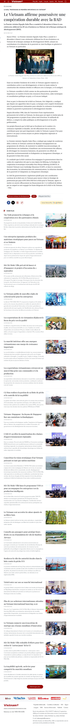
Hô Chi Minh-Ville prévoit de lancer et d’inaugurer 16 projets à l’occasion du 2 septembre (20, 268)
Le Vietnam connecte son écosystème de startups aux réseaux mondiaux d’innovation (23, 624)
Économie (8, 6)
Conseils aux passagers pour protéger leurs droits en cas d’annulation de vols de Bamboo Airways (23, 535)
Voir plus (10, 211)
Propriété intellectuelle (39, 704)
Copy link (22, 202)
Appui (66, 704)
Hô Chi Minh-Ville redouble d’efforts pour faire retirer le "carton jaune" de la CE (24, 644)
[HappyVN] (58, 698)
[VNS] (11, 698)
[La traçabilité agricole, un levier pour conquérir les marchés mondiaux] (56, 672)
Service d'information (50, 707)
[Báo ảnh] (47, 698)
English (41, 1)
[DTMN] (34, 698)
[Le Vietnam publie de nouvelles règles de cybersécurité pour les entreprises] (56, 299)
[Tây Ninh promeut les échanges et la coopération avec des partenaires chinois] (56, 220)
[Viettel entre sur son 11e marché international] (56, 587)
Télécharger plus (35, 687)
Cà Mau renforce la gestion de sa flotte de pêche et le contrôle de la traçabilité (24, 394)
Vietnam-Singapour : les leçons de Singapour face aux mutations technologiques (23, 415)
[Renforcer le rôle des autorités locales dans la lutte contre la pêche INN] (56, 564)
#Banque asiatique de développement (18, 196)
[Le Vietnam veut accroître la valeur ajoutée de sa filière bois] (56, 517)
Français (46, 1)
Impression (17, 202)
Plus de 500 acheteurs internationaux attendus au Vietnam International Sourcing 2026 (23, 602)
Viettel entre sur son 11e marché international (23, 582)
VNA (41, 707)
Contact (66, 707)
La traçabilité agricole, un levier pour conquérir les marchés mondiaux (19, 667)
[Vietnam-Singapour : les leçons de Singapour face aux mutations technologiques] (56, 419)
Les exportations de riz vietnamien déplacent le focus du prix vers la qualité (24, 319)
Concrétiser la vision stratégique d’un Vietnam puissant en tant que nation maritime (23, 459)
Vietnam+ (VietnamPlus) (17, 1)
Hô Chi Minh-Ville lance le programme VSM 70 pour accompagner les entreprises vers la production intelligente (23, 488)
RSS (62, 704)
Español (52, 1)
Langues (36, 707)
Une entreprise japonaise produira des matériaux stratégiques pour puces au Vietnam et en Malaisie (23, 239)
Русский (60, 1)
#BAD (34, 196)
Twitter (13, 202)
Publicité (60, 707)
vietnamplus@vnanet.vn (43, 718)
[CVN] (23, 698)
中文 (56, 1)
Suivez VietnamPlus (47, 202)
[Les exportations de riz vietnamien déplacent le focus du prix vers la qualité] (56, 323)
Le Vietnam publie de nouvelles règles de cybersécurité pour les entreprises (21, 295)
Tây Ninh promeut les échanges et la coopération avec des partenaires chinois (21, 216)
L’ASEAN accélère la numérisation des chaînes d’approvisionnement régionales (23, 435)
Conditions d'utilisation (53, 704)
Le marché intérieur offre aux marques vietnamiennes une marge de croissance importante (21, 344)
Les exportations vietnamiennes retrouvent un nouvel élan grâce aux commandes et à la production (23, 371)
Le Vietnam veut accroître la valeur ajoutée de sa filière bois (23, 513)
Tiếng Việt (35, 1)
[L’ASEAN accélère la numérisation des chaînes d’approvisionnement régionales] (56, 439)
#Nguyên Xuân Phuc (44, 196)
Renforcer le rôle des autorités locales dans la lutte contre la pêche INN (23, 559)
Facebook (8, 202)
